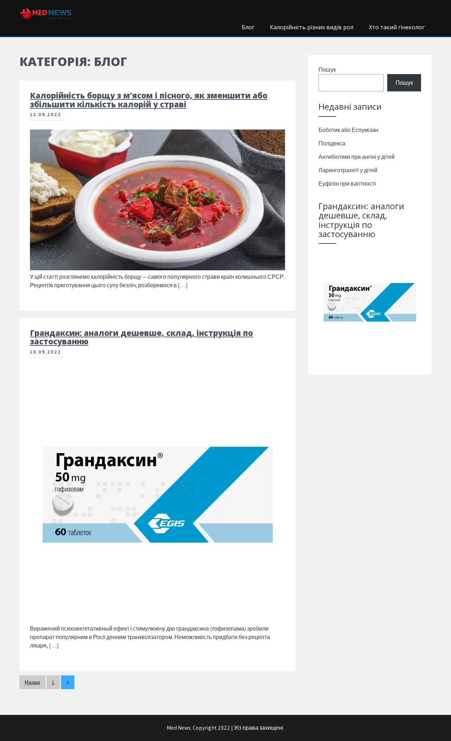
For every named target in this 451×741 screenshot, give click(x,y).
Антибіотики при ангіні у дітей (357, 157)
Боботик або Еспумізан (348, 130)
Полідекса (332, 143)
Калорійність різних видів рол (311, 27)
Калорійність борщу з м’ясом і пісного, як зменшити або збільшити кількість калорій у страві (148, 99)
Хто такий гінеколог (397, 27)
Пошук (327, 69)
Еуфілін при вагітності (347, 183)
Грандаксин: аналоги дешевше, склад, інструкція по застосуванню (141, 337)
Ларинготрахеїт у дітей (348, 170)
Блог (248, 27)
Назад (32, 682)
